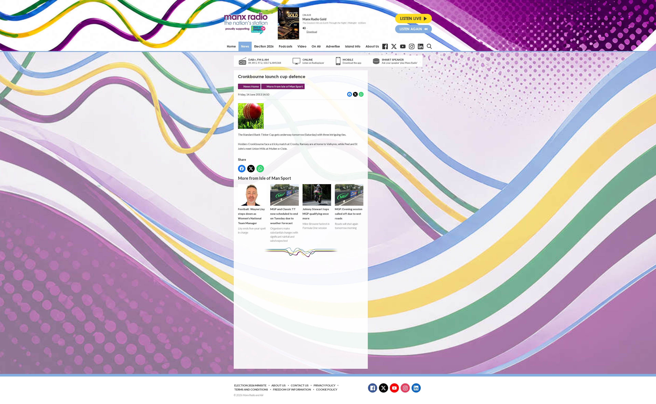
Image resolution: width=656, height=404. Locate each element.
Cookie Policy (326, 389)
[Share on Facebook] (349, 94)
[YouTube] (403, 46)
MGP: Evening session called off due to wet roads (348, 213)
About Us (372, 46)
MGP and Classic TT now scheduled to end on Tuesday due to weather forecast (284, 216)
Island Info (352, 46)
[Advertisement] (302, 310)
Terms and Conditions (251, 389)
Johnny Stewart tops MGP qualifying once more (316, 213)
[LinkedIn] (420, 46)
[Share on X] (355, 94)
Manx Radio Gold (314, 19)
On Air (316, 46)
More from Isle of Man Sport (285, 86)
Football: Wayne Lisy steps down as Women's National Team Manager (251, 216)
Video (301, 46)
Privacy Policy (324, 385)
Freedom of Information (292, 389)
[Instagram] (411, 46)
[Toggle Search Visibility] (429, 46)
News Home (251, 86)
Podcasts (285, 46)
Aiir (261, 395)
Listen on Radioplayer (313, 62)
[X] (394, 46)
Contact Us (300, 385)
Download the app (352, 62)
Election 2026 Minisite (250, 385)
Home (231, 46)
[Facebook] (385, 46)
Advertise (333, 46)
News (245, 46)
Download (312, 31)
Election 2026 (264, 46)
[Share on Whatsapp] (361, 94)
